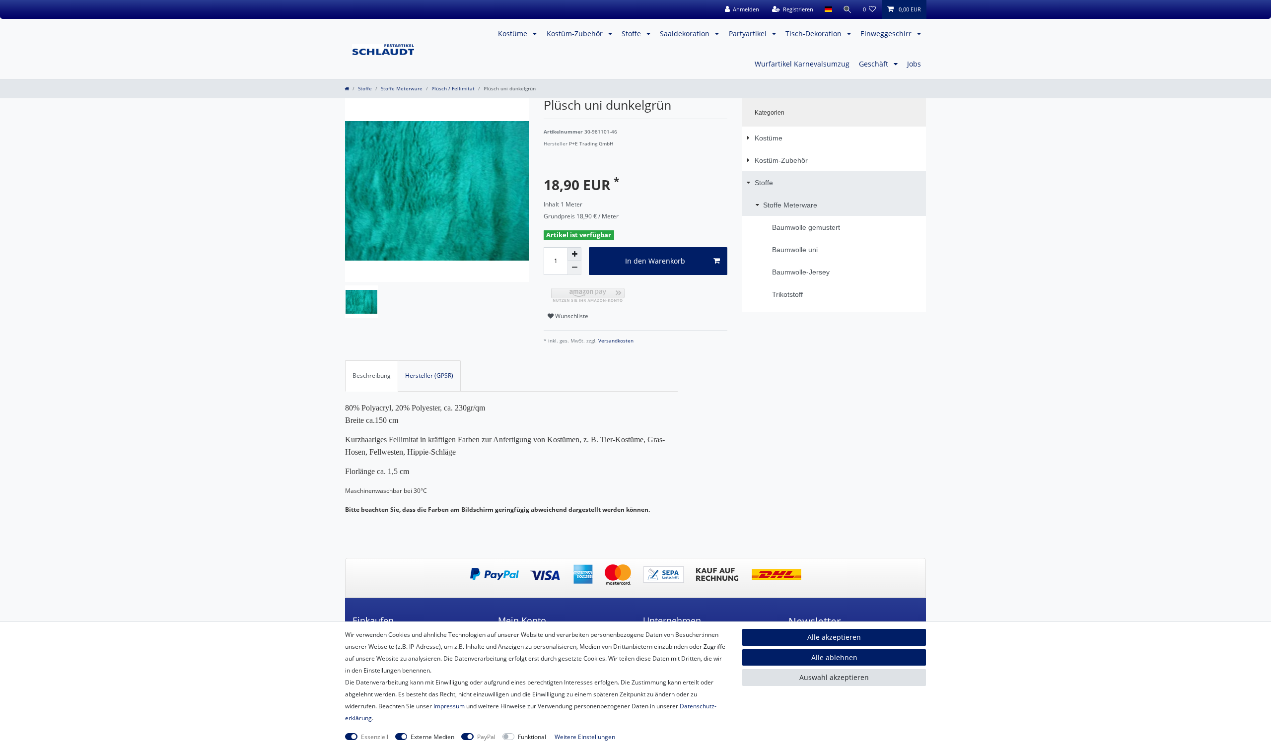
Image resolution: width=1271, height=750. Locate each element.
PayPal (486, 737)
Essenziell (374, 737)
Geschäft (874, 63)
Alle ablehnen (834, 657)
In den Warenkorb (655, 261)
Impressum (449, 706)
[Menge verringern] (574, 268)
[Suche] (847, 9)
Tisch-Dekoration (814, 33)
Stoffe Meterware (402, 88)
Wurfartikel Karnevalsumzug (802, 63)
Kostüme (513, 33)
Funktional (532, 737)
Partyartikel (749, 33)
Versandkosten (615, 341)
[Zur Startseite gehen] (347, 88)
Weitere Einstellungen (585, 737)
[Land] (828, 9)
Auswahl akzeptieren (834, 677)
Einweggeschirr (887, 33)
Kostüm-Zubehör (576, 33)
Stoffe (632, 33)
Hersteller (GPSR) (429, 375)
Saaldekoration (685, 33)
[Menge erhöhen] (574, 254)
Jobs (914, 63)
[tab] (371, 375)
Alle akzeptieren (834, 637)
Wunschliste (571, 316)
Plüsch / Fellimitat (453, 88)
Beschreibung (372, 375)
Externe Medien (432, 737)
